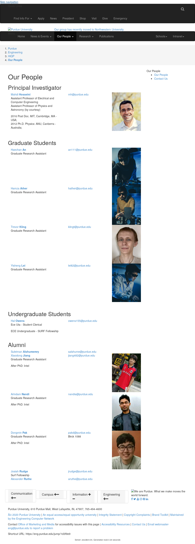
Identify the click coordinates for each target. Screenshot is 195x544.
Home (21, 36)
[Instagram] (141, 499)
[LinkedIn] (147, 499)
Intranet (177, 36)
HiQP (11, 56)
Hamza (19, 188)
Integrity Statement (110, 515)
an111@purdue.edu (80, 149)
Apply (41, 18)
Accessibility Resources (115, 524)
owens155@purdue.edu (82, 321)
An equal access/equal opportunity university (70, 515)
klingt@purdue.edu (79, 227)
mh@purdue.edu (78, 94)
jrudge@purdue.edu (80, 471)
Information (80, 494)
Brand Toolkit (160, 515)
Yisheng (18, 265)
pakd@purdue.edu (79, 432)
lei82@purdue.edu (79, 265)
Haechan (18, 149)
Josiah (19, 471)
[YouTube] (138, 499)
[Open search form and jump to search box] (182, 9)
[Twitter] (134, 499)
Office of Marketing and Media (36, 524)
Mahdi (20, 94)
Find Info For (22, 18)
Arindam (20, 394)
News (53, 18)
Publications (106, 36)
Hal (18, 321)
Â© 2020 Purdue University (24, 515)
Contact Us (161, 78)
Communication (21, 493)
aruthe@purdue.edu (80, 479)
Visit (94, 18)
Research (85, 36)
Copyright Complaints (137, 515)
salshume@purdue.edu (82, 351)
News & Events (40, 36)
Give (105, 18)
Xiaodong (20, 355)
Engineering (15, 52)
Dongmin (19, 432)
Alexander (21, 479)
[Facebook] (132, 499)
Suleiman (25, 351)
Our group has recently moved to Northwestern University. (89, 29)
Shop (83, 18)
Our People (64, 36)
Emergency (120, 18)
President (68, 18)
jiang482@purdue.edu (81, 355)
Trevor (18, 227)
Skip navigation (9, 2)
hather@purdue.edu (80, 188)
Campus (48, 494)
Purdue (12, 48)
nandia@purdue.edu (80, 394)
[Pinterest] (144, 499)
